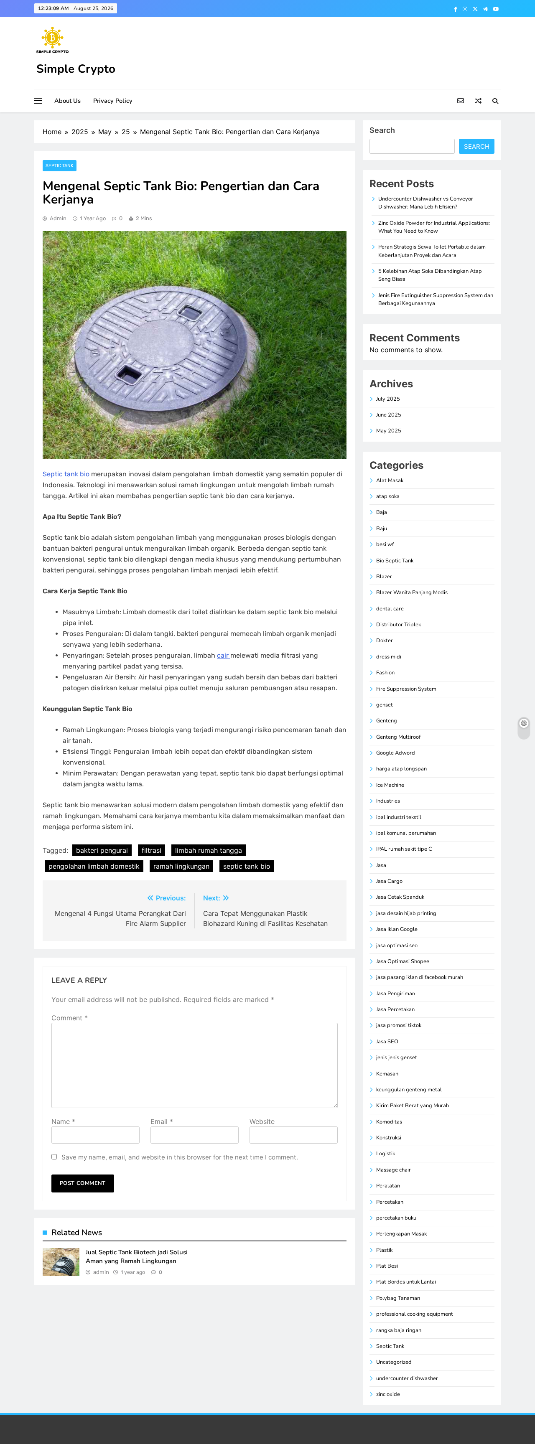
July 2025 (388, 399)
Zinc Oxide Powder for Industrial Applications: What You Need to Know (434, 227)
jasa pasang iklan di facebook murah (419, 977)
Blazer (384, 576)
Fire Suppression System (406, 689)
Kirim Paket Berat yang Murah (412, 1105)
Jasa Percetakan (395, 1009)
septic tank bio (246, 866)
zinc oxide (388, 1394)
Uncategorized (394, 1362)
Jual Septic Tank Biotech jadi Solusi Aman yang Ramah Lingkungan (137, 1256)
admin (58, 218)
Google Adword (395, 753)
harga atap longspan (401, 769)
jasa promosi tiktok (398, 1025)
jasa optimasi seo (397, 945)
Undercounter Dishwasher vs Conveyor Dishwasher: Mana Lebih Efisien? (425, 203)
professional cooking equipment (414, 1314)
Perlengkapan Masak (401, 1234)
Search (382, 130)
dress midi (388, 657)
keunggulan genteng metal (409, 1089)
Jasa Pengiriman (395, 993)
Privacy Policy (112, 101)
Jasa (381, 865)
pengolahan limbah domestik (94, 866)
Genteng (386, 721)
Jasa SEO (387, 1041)
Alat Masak (389, 480)
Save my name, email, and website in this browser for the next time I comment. (179, 1157)
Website (262, 1121)
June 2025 (388, 415)
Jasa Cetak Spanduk (400, 897)
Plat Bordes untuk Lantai (406, 1282)
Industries (388, 801)
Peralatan (388, 1186)
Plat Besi (387, 1266)
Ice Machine (390, 785)
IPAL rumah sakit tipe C (404, 849)
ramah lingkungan (181, 866)
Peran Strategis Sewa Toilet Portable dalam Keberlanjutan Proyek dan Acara (432, 251)
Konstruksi (388, 1137)
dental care (390, 609)
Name (63, 1121)
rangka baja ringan (398, 1330)
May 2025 (388, 431)
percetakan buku (396, 1218)
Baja (381, 512)
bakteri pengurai (102, 850)
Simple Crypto (75, 69)
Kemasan (387, 1074)
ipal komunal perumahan (406, 833)
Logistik (385, 1153)
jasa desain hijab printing (406, 913)
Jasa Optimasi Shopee (402, 961)
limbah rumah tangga (208, 850)
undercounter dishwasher (407, 1378)
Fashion (385, 672)
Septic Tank (60, 165)
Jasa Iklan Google (397, 929)
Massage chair (393, 1170)
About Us (67, 101)
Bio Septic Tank (394, 560)
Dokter (384, 640)
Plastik (384, 1250)
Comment (69, 1018)
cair (223, 655)
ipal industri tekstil (398, 817)
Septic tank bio (66, 474)
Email (161, 1121)
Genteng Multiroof (398, 737)
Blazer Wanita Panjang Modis (412, 592)
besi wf (385, 544)
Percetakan (389, 1202)
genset (384, 705)
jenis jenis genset (396, 1057)
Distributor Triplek (398, 624)
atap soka (388, 496)
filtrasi (151, 850)
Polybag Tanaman (398, 1298)
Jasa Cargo (389, 881)
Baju (381, 528)
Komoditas (389, 1122)
